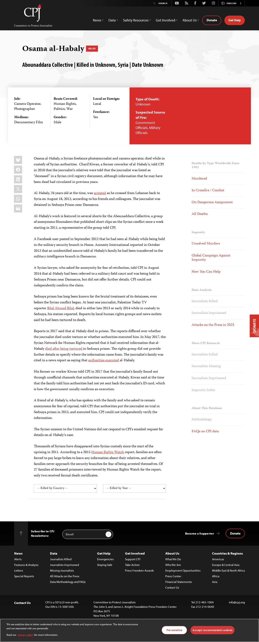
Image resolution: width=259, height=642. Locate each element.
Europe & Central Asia (225, 565)
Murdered (199, 179)
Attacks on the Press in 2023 (213, 325)
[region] (129, 630)
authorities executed (103, 360)
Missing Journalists (62, 570)
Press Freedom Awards (139, 570)
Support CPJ (132, 559)
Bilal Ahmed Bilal (60, 308)
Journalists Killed (205, 301)
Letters (18, 570)
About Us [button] (190, 20)
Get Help (234, 20)
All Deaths (200, 214)
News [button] (97, 20)
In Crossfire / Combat (208, 190)
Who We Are (173, 565)
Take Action (132, 565)
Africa (215, 576)
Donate (212, 20)
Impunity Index (203, 390)
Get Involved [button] (165, 20)
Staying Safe (104, 565)
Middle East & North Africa (228, 570)
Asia (214, 582)
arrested (100, 193)
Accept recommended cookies (212, 629)
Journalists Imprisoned (209, 313)
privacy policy (26, 635)
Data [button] (112, 20)
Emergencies (105, 559)
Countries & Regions (227, 553)
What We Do (173, 559)
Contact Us (172, 587)
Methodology (202, 420)
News (18, 553)
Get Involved (135, 553)
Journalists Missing (206, 366)
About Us (172, 553)
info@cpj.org (237, 602)
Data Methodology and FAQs (68, 582)
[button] (241, 3)
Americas (218, 559)
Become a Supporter (199, 533)
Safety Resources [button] (136, 20)
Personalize (174, 629)
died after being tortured (64, 349)
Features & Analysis (26, 565)
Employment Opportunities (183, 570)
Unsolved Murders (206, 244)
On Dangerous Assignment (212, 202)
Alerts (18, 559)
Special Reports (24, 576)
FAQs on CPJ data (205, 431)
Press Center (173, 576)
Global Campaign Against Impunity (211, 258)
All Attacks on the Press (64, 576)
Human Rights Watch (107, 452)
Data (53, 553)
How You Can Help (206, 272)
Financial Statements (178, 582)
